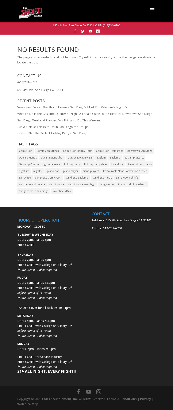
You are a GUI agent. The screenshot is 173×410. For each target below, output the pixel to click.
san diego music (102, 177)
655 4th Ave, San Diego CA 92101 (73, 25)
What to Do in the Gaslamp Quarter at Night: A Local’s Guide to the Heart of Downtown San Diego (84, 114)
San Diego (25, 177)
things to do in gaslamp (132, 184)
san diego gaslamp (76, 177)
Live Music (117, 164)
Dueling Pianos (28, 157)
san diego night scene (32, 184)
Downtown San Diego (140, 151)
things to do (107, 184)
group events (52, 164)
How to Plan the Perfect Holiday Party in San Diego (52, 133)
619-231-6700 (112, 228)
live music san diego (140, 164)
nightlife (38, 171)
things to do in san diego (34, 191)
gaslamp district (134, 157)
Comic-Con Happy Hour (77, 151)
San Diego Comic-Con (48, 177)
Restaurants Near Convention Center (125, 171)
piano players (90, 171)
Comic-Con (25, 151)
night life (24, 171)
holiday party (72, 164)
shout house (56, 184)
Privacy (145, 399)
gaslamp (115, 157)
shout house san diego (81, 184)
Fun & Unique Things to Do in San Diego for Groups (52, 127)
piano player (70, 171)
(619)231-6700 (111, 25)
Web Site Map (27, 404)
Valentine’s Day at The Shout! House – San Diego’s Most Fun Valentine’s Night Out (73, 107)
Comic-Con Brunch (47, 151)
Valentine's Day (62, 191)
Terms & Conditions (122, 399)
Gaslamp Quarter (29, 164)
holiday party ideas (95, 164)
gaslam (101, 157)
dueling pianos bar (52, 157)
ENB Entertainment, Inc (60, 399)
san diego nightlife (127, 177)
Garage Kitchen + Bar (80, 157)
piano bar (53, 171)
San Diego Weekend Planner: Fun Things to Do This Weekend (59, 120)
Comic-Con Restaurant (109, 151)
